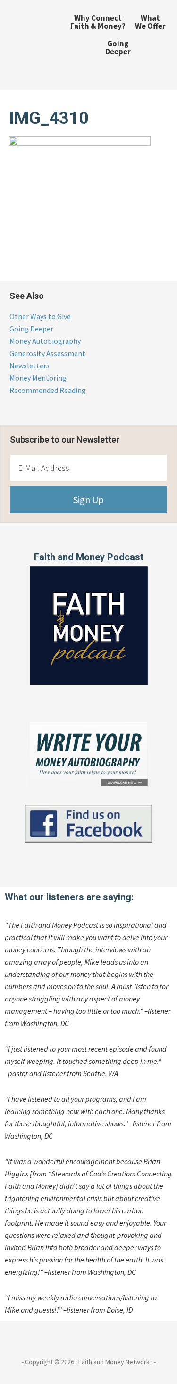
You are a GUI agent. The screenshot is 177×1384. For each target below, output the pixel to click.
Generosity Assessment (47, 353)
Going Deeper (118, 47)
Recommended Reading (47, 390)
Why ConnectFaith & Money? (98, 22)
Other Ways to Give (40, 316)
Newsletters (29, 365)
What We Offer (150, 22)
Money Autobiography (45, 341)
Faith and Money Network (29, 40)
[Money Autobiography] (88, 786)
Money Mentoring (38, 378)
